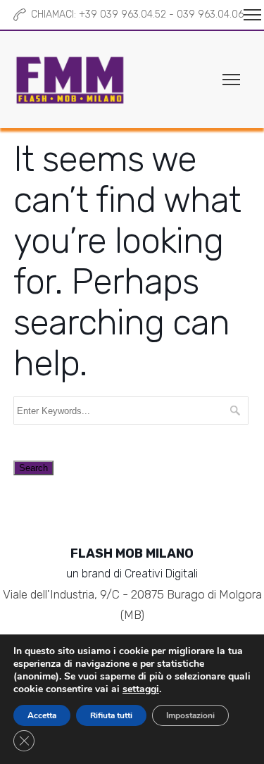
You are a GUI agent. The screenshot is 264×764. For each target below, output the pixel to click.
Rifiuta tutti (111, 715)
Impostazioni (190, 715)
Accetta (41, 715)
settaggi (140, 689)
